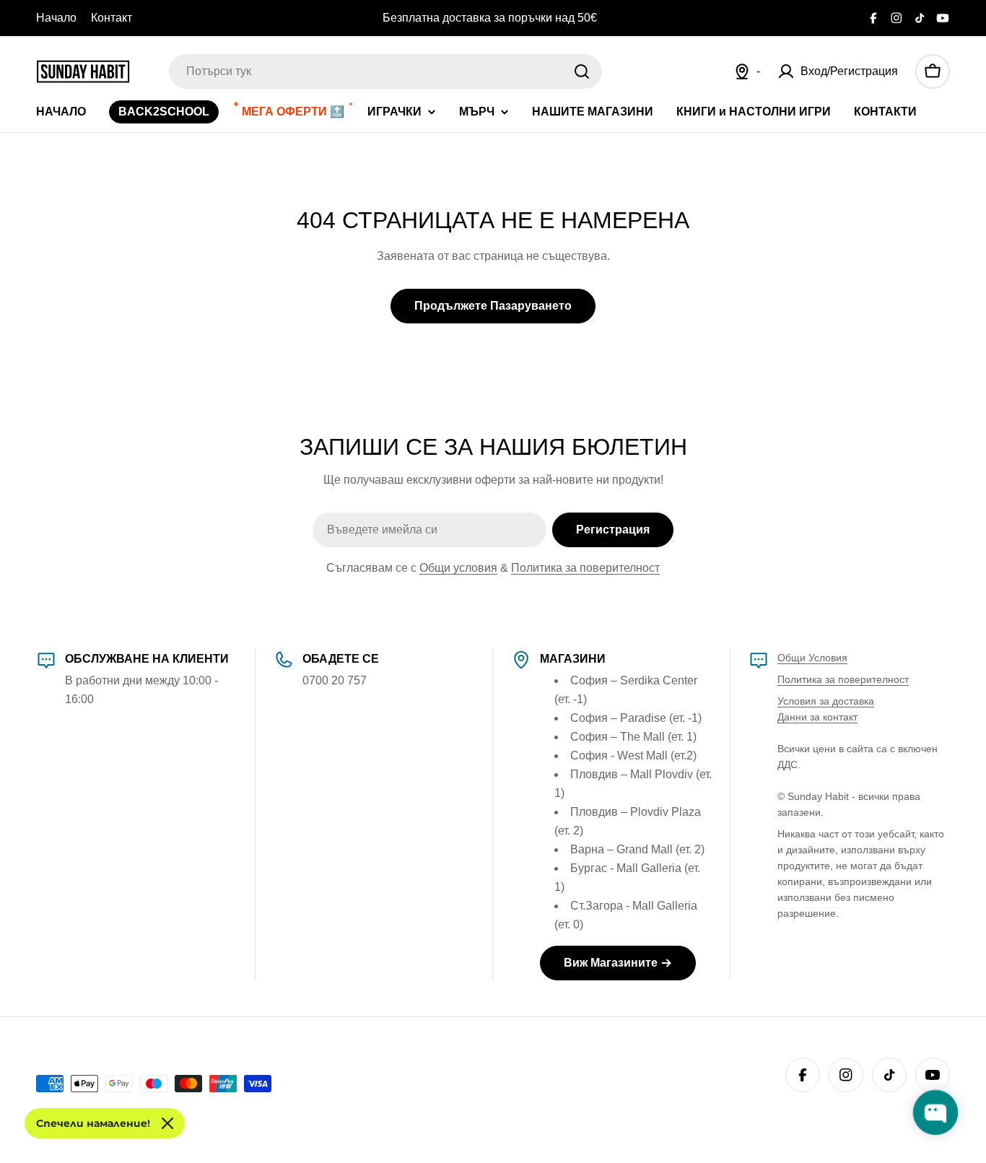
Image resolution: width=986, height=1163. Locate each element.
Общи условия (458, 568)
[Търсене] (581, 71)
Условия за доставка (825, 701)
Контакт (111, 18)
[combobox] (385, 71)
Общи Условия (812, 657)
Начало (56, 18)
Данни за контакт (817, 717)
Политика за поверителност (585, 568)
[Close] (167, 1123)
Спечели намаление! (93, 1123)
